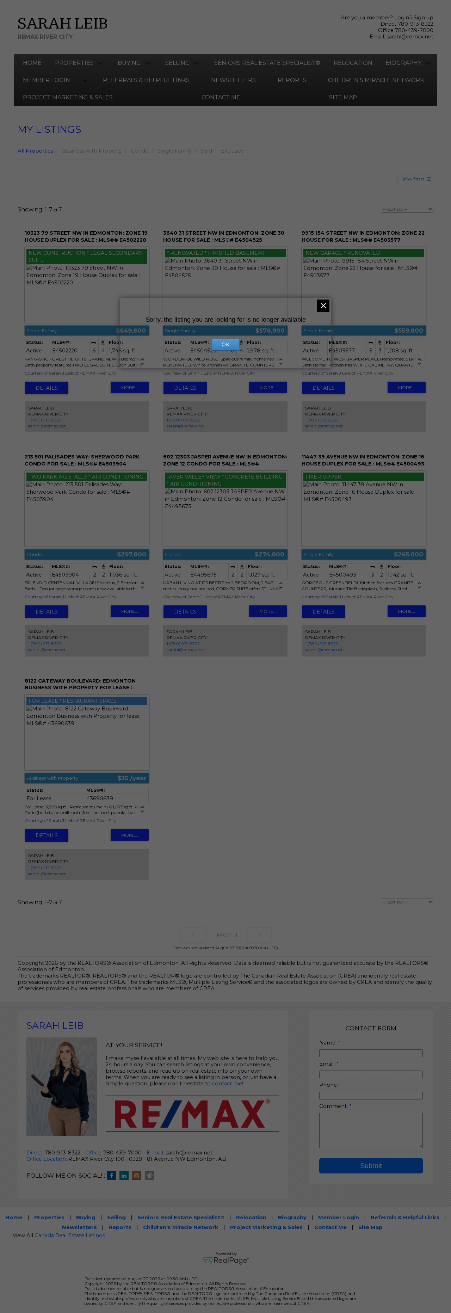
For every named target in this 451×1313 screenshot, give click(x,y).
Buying (129, 63)
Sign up (423, 17)
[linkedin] (125, 1176)
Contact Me (221, 97)
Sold (206, 151)
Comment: (334, 1106)
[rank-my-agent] (151, 1176)
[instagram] (138, 1176)
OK (225, 344)
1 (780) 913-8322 (44, 420)
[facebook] (113, 1176)
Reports (292, 80)
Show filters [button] (412, 179)
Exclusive (232, 151)
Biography (403, 63)
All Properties (35, 151)
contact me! (227, 1083)
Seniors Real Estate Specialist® (267, 63)
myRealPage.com (225, 1261)
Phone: (328, 1085)
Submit (371, 1166)
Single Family (174, 151)
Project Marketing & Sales (68, 97)
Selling (177, 63)
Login (401, 17)
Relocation (353, 63)
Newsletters (233, 80)
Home (32, 63)
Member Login (46, 80)
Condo (140, 151)
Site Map (343, 97)
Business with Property (92, 151)
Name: (328, 1043)
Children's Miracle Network (376, 80)
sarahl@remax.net (410, 36)
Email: (327, 1064)
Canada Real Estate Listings (70, 1235)
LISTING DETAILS (46, 388)
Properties (74, 63)
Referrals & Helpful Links (146, 80)
